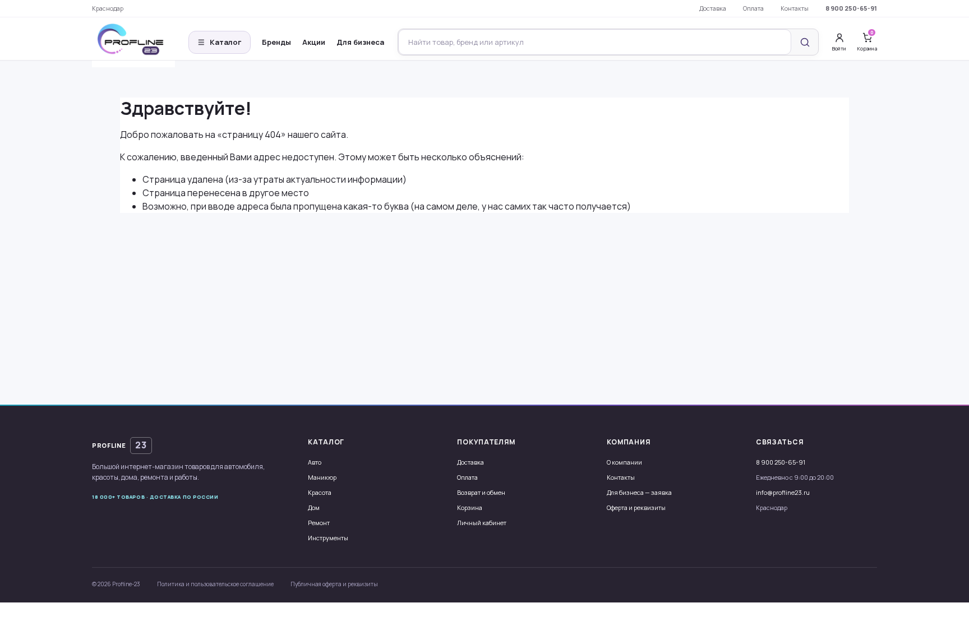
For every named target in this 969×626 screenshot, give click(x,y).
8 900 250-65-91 (851, 8)
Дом (314, 507)
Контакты (795, 8)
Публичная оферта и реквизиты (334, 584)
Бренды (276, 42)
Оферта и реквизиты (636, 507)
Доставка (712, 8)
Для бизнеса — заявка (639, 492)
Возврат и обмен (481, 492)
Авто (314, 462)
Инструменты (328, 538)
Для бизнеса (360, 42)
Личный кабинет (481, 522)
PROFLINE (119, 445)
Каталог (219, 42)
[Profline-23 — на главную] (133, 42)
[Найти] (804, 42)
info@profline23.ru (783, 492)
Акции (313, 42)
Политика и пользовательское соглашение (215, 584)
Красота (319, 492)
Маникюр (322, 477)
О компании (624, 462)
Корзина (469, 507)
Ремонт (319, 522)
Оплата (753, 8)
